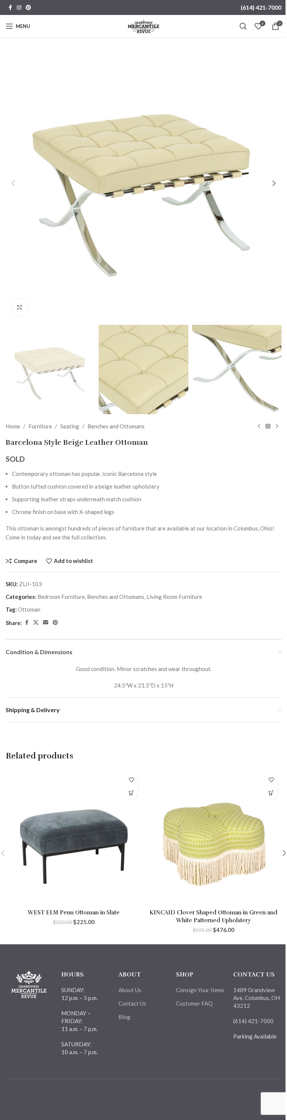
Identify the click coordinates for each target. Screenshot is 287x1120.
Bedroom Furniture (61, 596)
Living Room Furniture (174, 596)
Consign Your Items (200, 990)
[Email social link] (45, 623)
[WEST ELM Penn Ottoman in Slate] (74, 837)
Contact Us (132, 1003)
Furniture (40, 426)
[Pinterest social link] (28, 8)
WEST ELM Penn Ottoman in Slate (74, 912)
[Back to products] (267, 426)
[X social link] (36, 623)
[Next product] (276, 426)
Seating (69, 426)
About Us (129, 990)
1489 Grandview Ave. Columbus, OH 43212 (256, 998)
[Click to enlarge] (19, 307)
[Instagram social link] (19, 8)
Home (13, 426)
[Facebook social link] (10, 8)
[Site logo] (143, 25)
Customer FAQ (194, 1003)
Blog (124, 1016)
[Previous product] (258, 426)
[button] (13, 183)
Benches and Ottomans (116, 426)
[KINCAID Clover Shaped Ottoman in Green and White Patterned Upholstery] (213, 837)
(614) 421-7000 (261, 7)
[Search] (243, 26)
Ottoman (29, 609)
